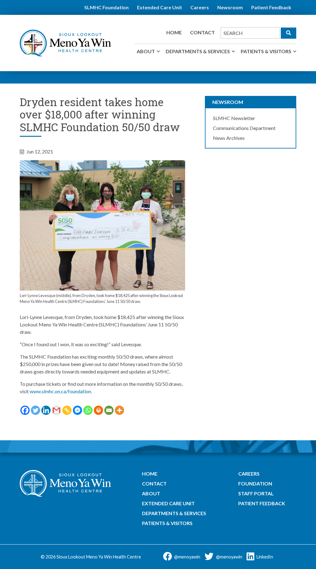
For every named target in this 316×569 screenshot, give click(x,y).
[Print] (98, 410)
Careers (199, 7)
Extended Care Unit (159, 7)
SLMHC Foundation (106, 7)
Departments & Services (198, 51)
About (146, 51)
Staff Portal (256, 493)
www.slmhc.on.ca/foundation (60, 391)
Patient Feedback (271, 7)
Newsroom (230, 7)
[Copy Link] (67, 410)
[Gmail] (56, 410)
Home (174, 32)
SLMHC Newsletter (234, 118)
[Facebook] (25, 410)
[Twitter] (35, 410)
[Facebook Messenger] (77, 410)
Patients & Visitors (266, 51)
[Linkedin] (46, 410)
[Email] (109, 410)
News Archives (229, 138)
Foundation (255, 483)
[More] (119, 410)
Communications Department (244, 128)
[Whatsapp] (88, 410)
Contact (202, 32)
